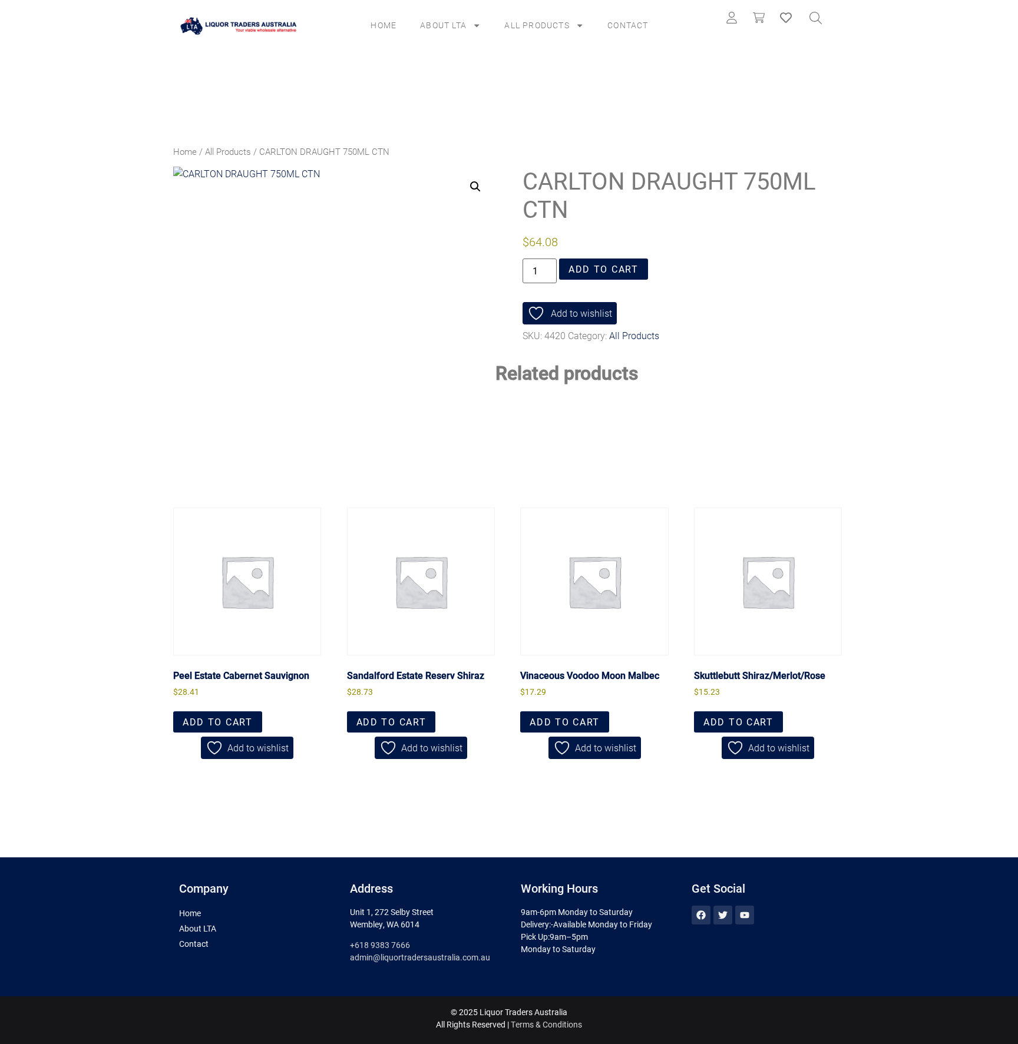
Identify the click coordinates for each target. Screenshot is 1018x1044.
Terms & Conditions (546, 1024)
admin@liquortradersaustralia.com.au (420, 957)
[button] (475, 186)
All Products (536, 25)
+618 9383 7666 (380, 944)
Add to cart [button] (218, 721)
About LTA (443, 25)
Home (383, 25)
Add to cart (604, 269)
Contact (627, 25)
